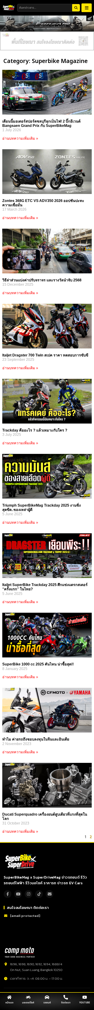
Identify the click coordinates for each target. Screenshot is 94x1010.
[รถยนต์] (47, 997)
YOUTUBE (84, 1003)
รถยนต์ (47, 1003)
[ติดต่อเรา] (65, 997)
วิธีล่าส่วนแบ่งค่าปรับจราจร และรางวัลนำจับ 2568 (41, 280)
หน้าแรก (9, 1003)
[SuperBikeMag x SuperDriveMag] (21, 861)
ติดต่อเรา (65, 1003)
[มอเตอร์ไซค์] (28, 997)
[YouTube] (18, 894)
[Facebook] (7, 894)
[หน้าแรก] (9, 997)
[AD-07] (47, 40)
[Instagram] (28, 894)
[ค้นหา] (76, 7)
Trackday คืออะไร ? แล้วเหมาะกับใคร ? (34, 430)
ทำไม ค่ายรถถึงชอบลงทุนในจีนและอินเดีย (35, 739)
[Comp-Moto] (20, 952)
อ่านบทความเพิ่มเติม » (20, 138)
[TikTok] (39, 894)
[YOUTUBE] (84, 997)
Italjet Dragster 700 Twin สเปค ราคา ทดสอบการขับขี (45, 355)
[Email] (49, 894)
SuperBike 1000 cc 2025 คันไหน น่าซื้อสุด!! (38, 664)
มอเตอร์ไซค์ (28, 1003)
